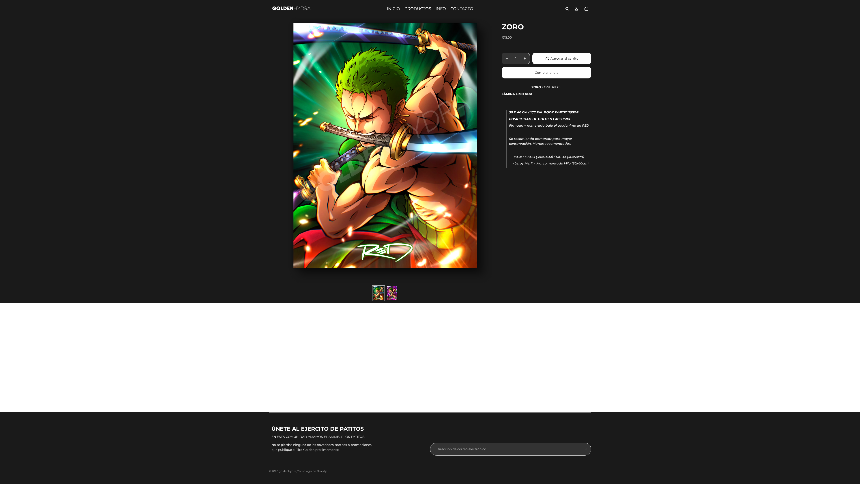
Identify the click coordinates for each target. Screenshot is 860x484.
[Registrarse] (585, 449)
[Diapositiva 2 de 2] (392, 293)
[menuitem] (393, 9)
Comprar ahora (546, 73)
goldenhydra (287, 471)
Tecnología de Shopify (312, 471)
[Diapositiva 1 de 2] (378, 293)
